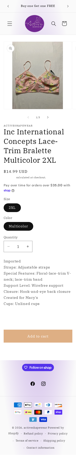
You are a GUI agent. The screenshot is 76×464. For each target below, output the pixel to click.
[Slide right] (47, 117)
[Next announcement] (67, 6)
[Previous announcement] (8, 6)
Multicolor (18, 226)
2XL (12, 207)
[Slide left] (28, 117)
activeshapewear (35, 427)
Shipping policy (54, 440)
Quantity (11, 237)
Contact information (41, 447)
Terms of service (27, 440)
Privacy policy (58, 433)
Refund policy (33, 433)
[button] (9, 23)
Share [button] (14, 318)
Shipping (9, 177)
